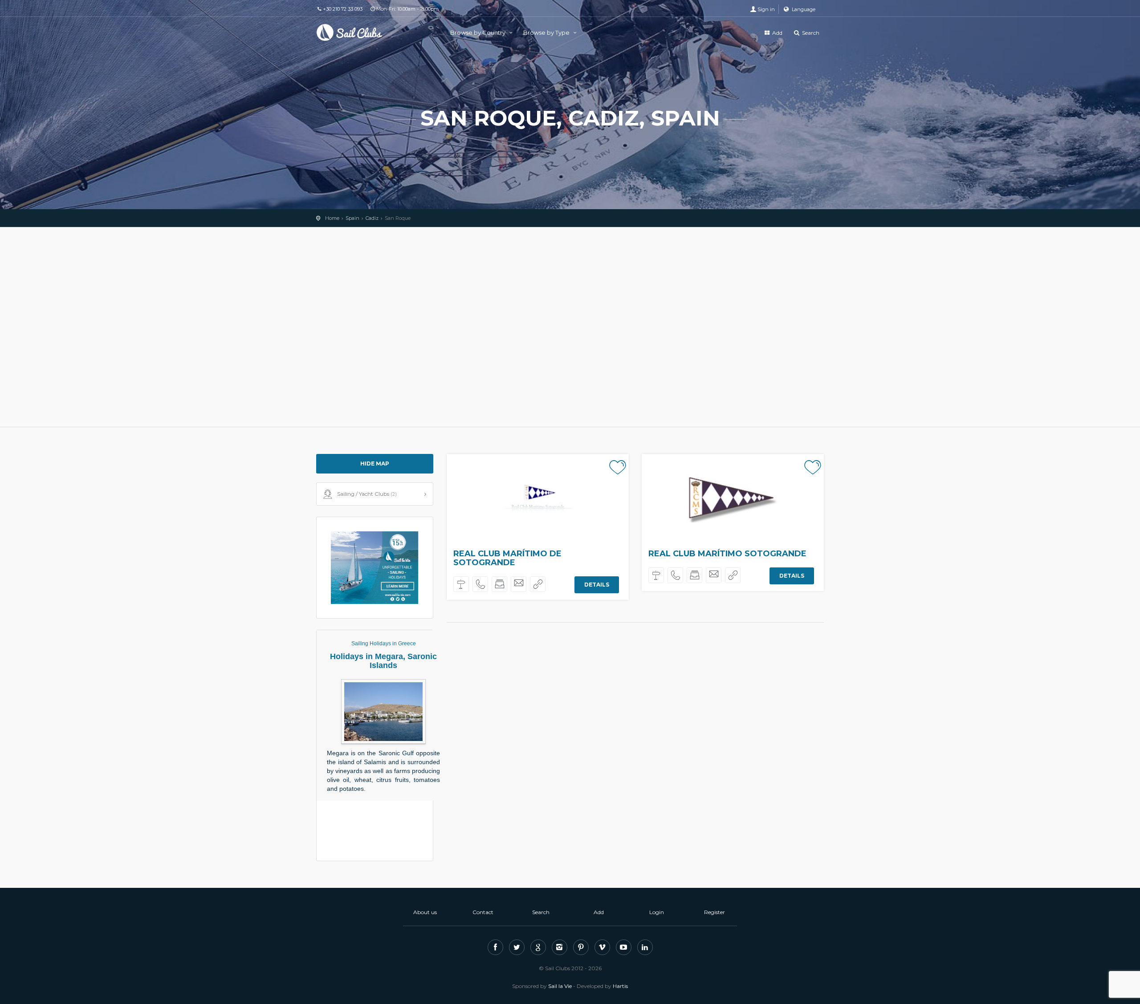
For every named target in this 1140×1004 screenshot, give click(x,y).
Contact (482, 912)
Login (656, 912)
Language (802, 9)
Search (810, 32)
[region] (570, 327)
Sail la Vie (560, 986)
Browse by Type (547, 32)
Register (714, 912)
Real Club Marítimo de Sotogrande (507, 558)
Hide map (374, 463)
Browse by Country (478, 32)
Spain (352, 218)
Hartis (620, 986)
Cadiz (372, 218)
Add (776, 32)
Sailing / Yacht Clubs (367, 493)
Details (596, 584)
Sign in (766, 9)
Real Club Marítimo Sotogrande (727, 554)
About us (425, 912)
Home (332, 218)
